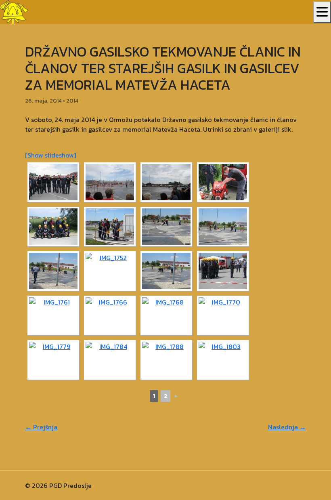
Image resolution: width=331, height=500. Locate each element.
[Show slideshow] (50, 155)
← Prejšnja (41, 427)
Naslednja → (287, 427)
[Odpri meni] (322, 12)
